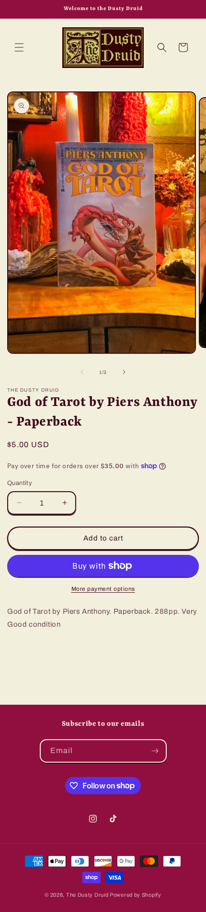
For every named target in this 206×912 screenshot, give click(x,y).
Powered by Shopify (135, 895)
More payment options (103, 588)
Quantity (19, 483)
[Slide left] (81, 372)
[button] (19, 47)
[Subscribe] (155, 751)
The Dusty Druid (87, 895)
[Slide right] (124, 372)
